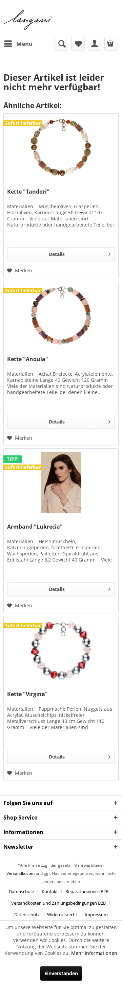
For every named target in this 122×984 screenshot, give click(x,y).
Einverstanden (61, 973)
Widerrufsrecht (62, 914)
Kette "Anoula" (27, 359)
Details (57, 254)
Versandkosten (20, 873)
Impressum (96, 914)
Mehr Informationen (94, 953)
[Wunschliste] (78, 44)
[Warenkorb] (111, 44)
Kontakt (50, 891)
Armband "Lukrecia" (35, 526)
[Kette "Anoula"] (61, 315)
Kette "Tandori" (28, 191)
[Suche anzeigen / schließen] (61, 44)
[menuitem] (18, 44)
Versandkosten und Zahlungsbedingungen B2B (58, 903)
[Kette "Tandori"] (61, 147)
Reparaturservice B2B (86, 891)
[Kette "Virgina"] (61, 650)
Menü (24, 43)
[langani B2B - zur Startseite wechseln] (28, 20)
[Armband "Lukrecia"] (61, 482)
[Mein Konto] (94, 44)
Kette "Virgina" (27, 694)
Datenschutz (21, 891)
